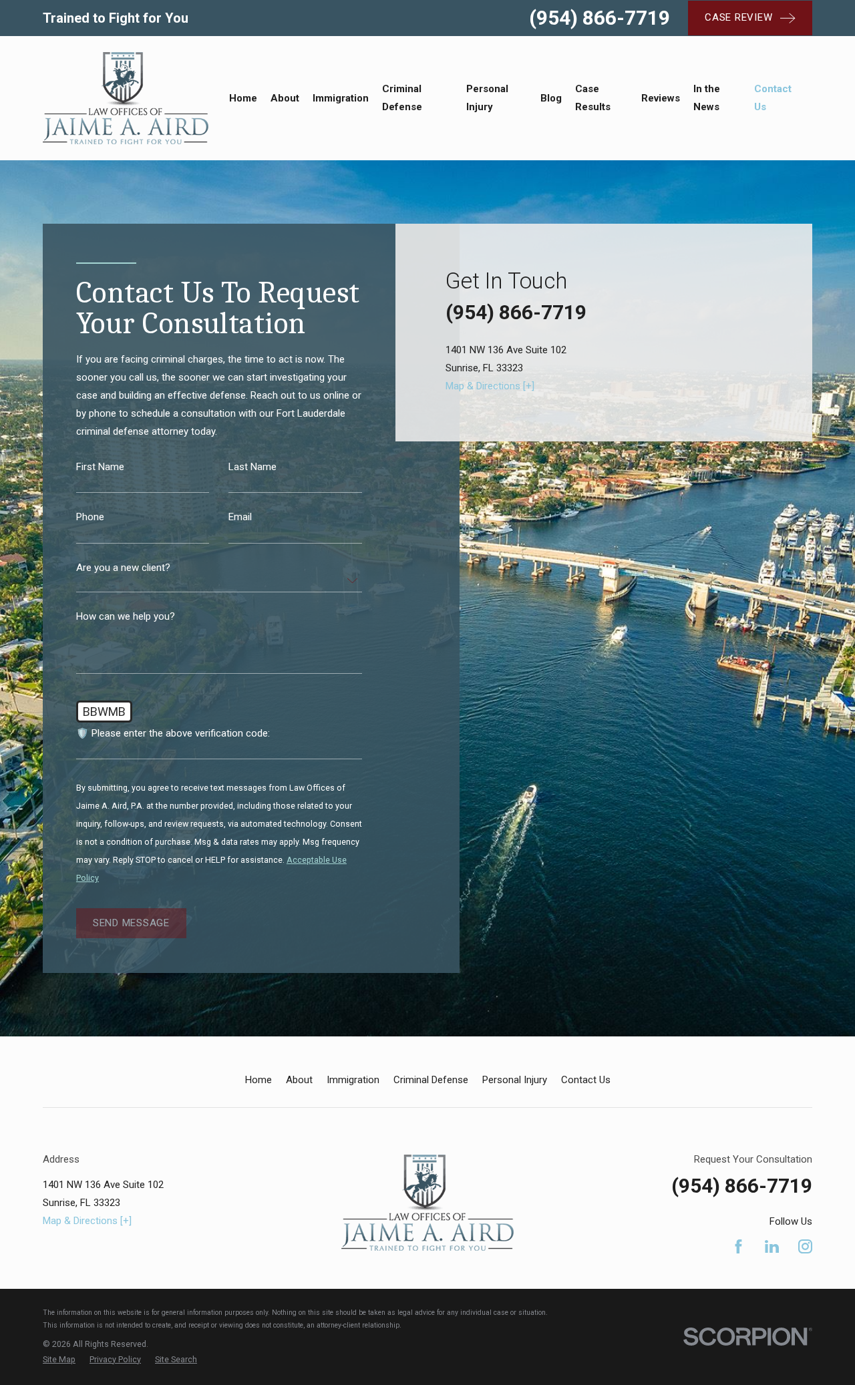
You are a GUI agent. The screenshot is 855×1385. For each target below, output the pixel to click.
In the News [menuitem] (706, 98)
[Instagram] (805, 1246)
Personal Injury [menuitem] (487, 98)
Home (258, 1080)
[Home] (125, 98)
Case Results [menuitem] (593, 98)
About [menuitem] (285, 98)
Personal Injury (514, 1080)
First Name (100, 466)
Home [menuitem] (243, 98)
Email (240, 517)
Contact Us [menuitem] (773, 98)
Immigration (353, 1080)
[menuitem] (59, 1360)
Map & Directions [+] (490, 386)
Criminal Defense (430, 1080)
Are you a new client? (123, 568)
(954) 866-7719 (599, 17)
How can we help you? (125, 617)
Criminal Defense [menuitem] (402, 98)
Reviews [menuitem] (660, 98)
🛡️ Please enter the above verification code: (173, 734)
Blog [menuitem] (551, 98)
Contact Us (586, 1080)
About (299, 1080)
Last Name (252, 466)
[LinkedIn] (772, 1246)
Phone (90, 517)
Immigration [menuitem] (341, 98)
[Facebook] (738, 1246)
